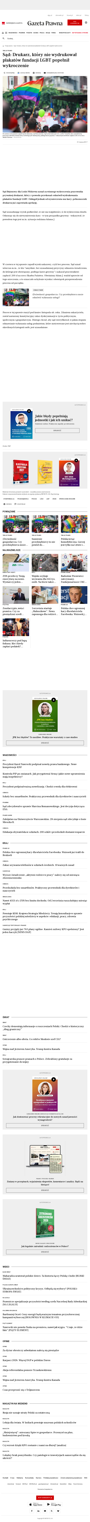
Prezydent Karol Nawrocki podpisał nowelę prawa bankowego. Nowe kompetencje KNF (40, 766)
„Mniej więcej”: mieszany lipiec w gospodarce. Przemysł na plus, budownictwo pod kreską (38, 1434)
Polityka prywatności (50, 1478)
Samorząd (6, 871)
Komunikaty (29, 1478)
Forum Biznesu (78, 1484)
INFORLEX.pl (33, 1484)
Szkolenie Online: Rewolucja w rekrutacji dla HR (45, 1114)
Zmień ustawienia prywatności (71, 1478)
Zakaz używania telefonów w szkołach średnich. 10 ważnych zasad (38, 865)
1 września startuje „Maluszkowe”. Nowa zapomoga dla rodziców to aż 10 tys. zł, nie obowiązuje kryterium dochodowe (45, 611)
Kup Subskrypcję (74, 22)
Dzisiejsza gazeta (14, 23)
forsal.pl (70, 15)
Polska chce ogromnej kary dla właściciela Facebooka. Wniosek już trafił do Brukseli (74, 611)
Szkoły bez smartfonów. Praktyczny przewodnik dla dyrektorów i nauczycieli (44, 796)
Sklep (87, 15)
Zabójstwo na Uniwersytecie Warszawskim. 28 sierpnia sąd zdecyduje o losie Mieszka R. (44, 821)
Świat (4, 1022)
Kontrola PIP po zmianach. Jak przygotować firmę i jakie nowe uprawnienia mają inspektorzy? (44, 775)
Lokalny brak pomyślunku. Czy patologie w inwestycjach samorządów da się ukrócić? (44, 1457)
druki (54, 499)
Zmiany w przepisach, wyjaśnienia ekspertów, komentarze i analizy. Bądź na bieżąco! (45, 1183)
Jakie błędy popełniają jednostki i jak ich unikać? (54, 418)
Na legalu (6, 1297)
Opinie (5, 1045)
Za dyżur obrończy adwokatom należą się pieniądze (31, 1350)
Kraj (4, 760)
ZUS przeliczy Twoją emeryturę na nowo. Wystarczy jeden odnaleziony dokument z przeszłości (15, 579)
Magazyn (6, 1409)
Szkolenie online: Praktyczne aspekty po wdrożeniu (54, 424)
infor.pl (78, 15)
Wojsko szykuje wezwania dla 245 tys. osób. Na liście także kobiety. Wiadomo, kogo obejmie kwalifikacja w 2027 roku (44, 579)
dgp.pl (50, 15)
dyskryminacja (9, 499)
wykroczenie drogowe (67, 499)
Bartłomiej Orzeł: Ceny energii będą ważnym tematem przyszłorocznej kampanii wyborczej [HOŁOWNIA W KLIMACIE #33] (41, 1316)
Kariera (38, 1478)
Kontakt (5, 1478)
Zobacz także (38, 290)
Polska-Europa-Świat (10, 1285)
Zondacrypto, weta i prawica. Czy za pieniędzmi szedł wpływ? (13, 611)
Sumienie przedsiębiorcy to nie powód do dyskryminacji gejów (43, 542)
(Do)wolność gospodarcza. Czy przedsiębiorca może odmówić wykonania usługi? (57, 296)
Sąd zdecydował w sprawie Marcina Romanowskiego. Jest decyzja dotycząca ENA (43, 808)
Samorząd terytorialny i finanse (14, 925)
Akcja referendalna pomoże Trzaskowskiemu (27, 1370)
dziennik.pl (59, 15)
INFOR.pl (24, 1484)
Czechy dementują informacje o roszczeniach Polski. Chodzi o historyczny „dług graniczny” (43, 1028)
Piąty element (7, 1323)
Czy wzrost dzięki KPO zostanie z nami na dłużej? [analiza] (34, 1445)
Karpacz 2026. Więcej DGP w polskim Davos (26, 1360)
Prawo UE (6, 848)
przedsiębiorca (23, 499)
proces (34, 499)
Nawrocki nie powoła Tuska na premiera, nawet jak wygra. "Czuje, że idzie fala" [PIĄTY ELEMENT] (43, 1329)
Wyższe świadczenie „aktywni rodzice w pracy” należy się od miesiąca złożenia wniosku (41, 876)
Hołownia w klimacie (10, 1310)
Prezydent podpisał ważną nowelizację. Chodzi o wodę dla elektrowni (40, 786)
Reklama (20, 1478)
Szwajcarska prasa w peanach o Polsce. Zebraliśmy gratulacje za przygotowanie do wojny (37, 1060)
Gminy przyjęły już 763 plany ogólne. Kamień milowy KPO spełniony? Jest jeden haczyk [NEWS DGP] (43, 931)
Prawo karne (7, 815)
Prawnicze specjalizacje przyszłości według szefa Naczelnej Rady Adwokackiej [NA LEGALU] (45, 1303)
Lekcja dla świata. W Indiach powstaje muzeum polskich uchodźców (39, 1422)
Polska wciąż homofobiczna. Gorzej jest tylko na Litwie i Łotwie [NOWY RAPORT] (74, 542)
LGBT (48, 499)
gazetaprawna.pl (43, 1484)
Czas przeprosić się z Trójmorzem (21, 1389)
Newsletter (63, 1484)
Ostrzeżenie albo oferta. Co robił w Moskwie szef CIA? (32, 1039)
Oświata (5, 792)
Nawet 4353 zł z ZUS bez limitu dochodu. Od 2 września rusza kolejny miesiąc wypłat (45, 902)
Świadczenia (7, 897)
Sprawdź (57, 430)
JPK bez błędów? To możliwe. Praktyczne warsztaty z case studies (45, 737)
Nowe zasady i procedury (45, 1243)
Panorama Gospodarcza (45, 1489)
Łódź (41, 499)
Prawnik (5, 802)
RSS (85, 1478)
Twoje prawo (8, 46)
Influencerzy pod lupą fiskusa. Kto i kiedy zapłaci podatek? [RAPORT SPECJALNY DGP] (15, 643)
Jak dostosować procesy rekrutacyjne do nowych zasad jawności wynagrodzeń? (45, 1118)
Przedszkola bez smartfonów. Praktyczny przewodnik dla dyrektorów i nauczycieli (41, 889)
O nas (12, 1478)
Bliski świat (7, 1272)
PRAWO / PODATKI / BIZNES (45, 1179)
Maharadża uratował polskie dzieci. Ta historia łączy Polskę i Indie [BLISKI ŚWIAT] (43, 1277)
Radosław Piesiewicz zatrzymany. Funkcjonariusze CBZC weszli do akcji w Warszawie (73, 579)
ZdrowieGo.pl (54, 1484)
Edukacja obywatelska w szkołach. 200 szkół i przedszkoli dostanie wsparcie (44, 832)
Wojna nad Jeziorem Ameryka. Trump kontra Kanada (31, 1049)
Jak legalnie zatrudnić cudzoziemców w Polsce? (45, 1246)
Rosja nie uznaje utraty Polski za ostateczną (26, 1412)
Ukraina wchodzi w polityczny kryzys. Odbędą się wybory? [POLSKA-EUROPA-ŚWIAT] (40, 1290)
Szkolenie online (45, 734)
